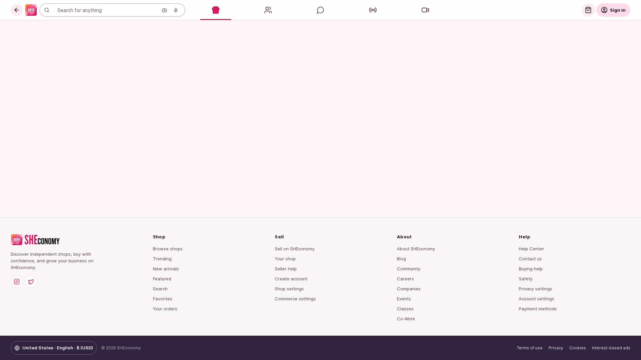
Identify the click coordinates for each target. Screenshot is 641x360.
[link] (31, 10)
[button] (17, 10)
